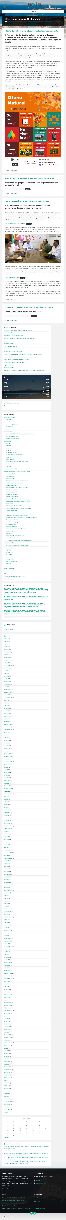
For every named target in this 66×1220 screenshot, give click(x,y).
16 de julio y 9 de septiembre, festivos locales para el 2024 (29, 178)
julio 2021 (6, 799)
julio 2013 (6, 1048)
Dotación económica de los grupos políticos (17, 480)
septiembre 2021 (8, 794)
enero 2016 (6, 968)
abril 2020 (6, 839)
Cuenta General (10, 476)
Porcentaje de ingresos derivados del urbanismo (18, 501)
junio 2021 (6, 802)
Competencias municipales (12, 513)
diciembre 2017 (7, 909)
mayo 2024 (6, 708)
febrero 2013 (7, 1061)
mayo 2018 (6, 901)
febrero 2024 (7, 716)
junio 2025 (6, 673)
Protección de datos (9, 367)
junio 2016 (6, 954)
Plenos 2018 (14, 424)
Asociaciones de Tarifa (11, 510)
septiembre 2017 (8, 917)
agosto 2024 (7, 700)
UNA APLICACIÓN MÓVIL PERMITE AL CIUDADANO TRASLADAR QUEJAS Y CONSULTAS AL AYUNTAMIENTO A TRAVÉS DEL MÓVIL (25, 1162)
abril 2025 (6, 678)
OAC (7, 557)
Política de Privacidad (39, 1208)
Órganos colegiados (11, 524)
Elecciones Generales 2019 (10, 469)
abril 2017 (6, 927)
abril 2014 (6, 1024)
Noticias (11, 23)
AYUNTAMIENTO (10, 571)
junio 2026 (6, 641)
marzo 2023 (7, 745)
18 (20, 1130)
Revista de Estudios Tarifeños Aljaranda (13, 351)
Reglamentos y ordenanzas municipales (13, 335)
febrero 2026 (7, 652)
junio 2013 (6, 1051)
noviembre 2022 (8, 756)
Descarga (28, 189)
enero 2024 (6, 719)
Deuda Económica (10, 478)
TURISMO (8, 466)
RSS (5, 1194)
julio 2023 (6, 735)
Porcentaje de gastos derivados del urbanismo (17, 499)
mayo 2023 (6, 740)
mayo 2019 (6, 868)
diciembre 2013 (7, 1034)
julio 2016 (6, 952)
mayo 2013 (6, 1053)
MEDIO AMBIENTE (10, 459)
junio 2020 (6, 834)
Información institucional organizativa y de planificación (17, 508)
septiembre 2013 (8, 1043)
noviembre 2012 (8, 1069)
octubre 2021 (7, 791)
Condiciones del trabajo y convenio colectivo (17, 515)
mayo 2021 (6, 804)
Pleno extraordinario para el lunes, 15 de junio (13, 1203)
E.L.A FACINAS (9, 552)
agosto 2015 (7, 981)
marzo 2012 (7, 1091)
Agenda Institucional (9, 429)
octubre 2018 (7, 887)
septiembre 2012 (8, 1075)
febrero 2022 (7, 780)
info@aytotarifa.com (41, 1183)
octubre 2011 (7, 1104)
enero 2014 (6, 1032)
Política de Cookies (38, 1205)
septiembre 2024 (8, 697)
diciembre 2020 (7, 818)
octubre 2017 (7, 914)
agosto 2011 (7, 1109)
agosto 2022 (7, 764)
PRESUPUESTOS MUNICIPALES (13, 438)
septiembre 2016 (8, 946)
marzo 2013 (7, 1059)
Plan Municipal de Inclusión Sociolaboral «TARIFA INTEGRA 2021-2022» (20, 357)
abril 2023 (6, 743)
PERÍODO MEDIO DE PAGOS (12, 436)
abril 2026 (6, 646)
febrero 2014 (7, 1029)
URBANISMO (9, 566)
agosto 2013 (7, 1045)
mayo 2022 (6, 772)
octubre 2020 (7, 823)
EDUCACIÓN (9, 448)
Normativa (36, 1197)
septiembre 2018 (8, 890)
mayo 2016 (6, 957)
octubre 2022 (7, 759)
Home (6, 23)
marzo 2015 (7, 994)
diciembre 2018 (7, 882)
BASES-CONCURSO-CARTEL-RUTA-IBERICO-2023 (15, 223)
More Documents (8, 618)
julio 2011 (6, 1112)
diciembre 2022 (7, 753)
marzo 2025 (7, 681)
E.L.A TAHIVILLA (9, 554)
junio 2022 (6, 770)
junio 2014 (6, 1018)
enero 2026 (6, 654)
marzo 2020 (7, 842)
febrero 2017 (7, 933)
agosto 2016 (7, 949)
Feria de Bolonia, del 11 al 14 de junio (11, 1205)
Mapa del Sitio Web (8, 365)
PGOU (5, 341)
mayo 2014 (6, 1021)
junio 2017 (6, 922)
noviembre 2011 (8, 1101)
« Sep (5, 1137)
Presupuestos (9, 503)
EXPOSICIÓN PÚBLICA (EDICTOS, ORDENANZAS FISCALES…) (20, 434)
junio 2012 (6, 1083)
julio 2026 (6, 638)
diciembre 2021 (7, 786)
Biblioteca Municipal (9, 343)
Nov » (8, 1137)
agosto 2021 (7, 796)
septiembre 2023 (8, 729)
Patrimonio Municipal (11, 531)
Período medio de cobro (12, 494)
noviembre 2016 (8, 941)
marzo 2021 (7, 810)
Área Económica (8, 431)
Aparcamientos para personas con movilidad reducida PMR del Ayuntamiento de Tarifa (24, 370)
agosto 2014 (7, 1013)
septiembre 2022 (8, 761)
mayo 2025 (6, 676)
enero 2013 (6, 1064)
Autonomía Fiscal (10, 474)
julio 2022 (6, 767)
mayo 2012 (6, 1085)
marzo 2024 (7, 713)
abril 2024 (6, 711)
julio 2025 (6, 670)
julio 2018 (6, 895)
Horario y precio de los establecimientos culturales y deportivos (19, 338)
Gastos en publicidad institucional (14, 483)
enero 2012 (6, 1096)
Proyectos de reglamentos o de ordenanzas (17, 545)
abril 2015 (6, 992)
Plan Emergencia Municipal (10, 346)
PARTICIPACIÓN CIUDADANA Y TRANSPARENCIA (17, 461)
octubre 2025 (7, 662)
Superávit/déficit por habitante (13, 505)
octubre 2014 (7, 1008)
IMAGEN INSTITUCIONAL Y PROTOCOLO (15, 455)
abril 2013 (6, 1056)
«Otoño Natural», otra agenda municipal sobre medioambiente (31, 31)
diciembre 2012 (7, 1067)
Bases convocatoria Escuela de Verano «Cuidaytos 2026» (16, 1208)
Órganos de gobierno (11, 526)
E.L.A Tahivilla (9, 426)
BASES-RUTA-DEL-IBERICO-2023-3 (12, 278)
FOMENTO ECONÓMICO (11, 452)
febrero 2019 (7, 877)
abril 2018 (6, 903)
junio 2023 (6, 737)
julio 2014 (6, 1016)
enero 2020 (6, 847)
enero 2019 (6, 879)
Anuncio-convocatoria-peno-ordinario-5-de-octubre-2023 (17, 316)
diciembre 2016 (7, 938)
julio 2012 (6, 1080)
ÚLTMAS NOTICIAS (8, 579)
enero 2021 (6, 815)
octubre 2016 (7, 943)
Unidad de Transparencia (12, 538)
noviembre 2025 (8, 660)
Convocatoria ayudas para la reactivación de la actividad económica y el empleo (23, 354)
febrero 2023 (7, 748)
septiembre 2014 (8, 1010)
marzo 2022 (7, 777)
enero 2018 (6, 906)
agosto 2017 (7, 919)
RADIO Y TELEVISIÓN (11, 464)
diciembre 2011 (7, 1099)
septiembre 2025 (8, 665)
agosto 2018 (7, 893)
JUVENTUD (8, 457)
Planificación (9, 533)
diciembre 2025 (7, 657)
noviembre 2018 (8, 885)
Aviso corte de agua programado (16, 1150)
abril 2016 (6, 960)
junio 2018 (6, 898)
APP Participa (7, 349)
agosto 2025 (7, 668)
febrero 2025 (7, 684)
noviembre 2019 (8, 852)
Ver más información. (7, 1188)
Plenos (10, 422)
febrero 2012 (7, 1093)
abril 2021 (6, 807)
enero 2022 (6, 783)
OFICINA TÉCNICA (10, 559)
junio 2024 (6, 705)
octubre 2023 (7, 727)
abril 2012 (6, 1088)
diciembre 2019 (7, 850)
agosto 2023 (7, 732)
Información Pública (8, 548)
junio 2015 (6, 986)
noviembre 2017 (8, 911)
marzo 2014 (7, 1026)
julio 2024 (6, 703)
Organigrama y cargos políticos (14, 522)
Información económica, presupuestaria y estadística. (17, 471)
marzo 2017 (7, 930)
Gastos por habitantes (11, 485)
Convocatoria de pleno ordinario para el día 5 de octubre (29, 307)
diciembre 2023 (7, 721)
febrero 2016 (7, 965)
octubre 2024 (7, 695)
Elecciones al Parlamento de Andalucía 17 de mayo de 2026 (18, 330)
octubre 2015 (7, 976)
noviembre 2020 (8, 820)
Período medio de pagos (12, 496)
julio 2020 (6, 831)
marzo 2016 (7, 962)
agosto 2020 (7, 828)
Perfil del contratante (9, 568)
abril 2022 (6, 775)
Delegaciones (7, 441)
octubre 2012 (7, 1072)
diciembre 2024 (7, 689)
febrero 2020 (7, 844)
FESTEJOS (8, 450)
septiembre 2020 (8, 826)
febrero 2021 (7, 812)
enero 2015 (6, 1000)
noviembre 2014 (8, 1005)
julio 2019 (6, 863)
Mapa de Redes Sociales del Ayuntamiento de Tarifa (16, 359)
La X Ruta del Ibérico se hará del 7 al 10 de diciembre (27, 201)
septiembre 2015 (8, 978)
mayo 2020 (6, 836)
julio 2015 (6, 984)
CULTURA (8, 443)
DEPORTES (9, 446)
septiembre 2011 (8, 1107)
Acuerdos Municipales (9, 417)
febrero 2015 (7, 997)
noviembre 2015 (8, 973)
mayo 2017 (6, 925)
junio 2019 (6, 866)
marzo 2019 (7, 874)
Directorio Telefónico (9, 333)
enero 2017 (6, 935)
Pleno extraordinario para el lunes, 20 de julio (13, 1200)
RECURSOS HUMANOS (11, 561)
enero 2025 (6, 687)
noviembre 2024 (8, 692)
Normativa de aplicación (12, 519)
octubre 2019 (7, 855)
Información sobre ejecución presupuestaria (17, 487)
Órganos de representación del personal (16, 529)
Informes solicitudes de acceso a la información (20, 540)
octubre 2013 (7, 1040)
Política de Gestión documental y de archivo (14, 576)
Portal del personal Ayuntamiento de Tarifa (14, 362)
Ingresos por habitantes (12, 490)
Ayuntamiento (9, 419)
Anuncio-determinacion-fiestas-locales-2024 (14, 189)
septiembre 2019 (8, 858)
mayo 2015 (6, 989)
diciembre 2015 (7, 970)
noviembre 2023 (8, 724)
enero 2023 (6, 751)
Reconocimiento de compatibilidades (15, 535)
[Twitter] (34, 1213)
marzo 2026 (7, 649)
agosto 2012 (7, 1077)
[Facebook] (31, 1213)
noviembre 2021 (8, 788)
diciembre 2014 (7, 1002)
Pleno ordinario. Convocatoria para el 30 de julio (13, 1197)
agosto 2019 (7, 861)
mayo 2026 (6, 644)
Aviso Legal (37, 1201)
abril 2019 (6, 871)
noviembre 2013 (8, 1037)
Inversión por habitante (12, 492)
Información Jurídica (9, 543)
